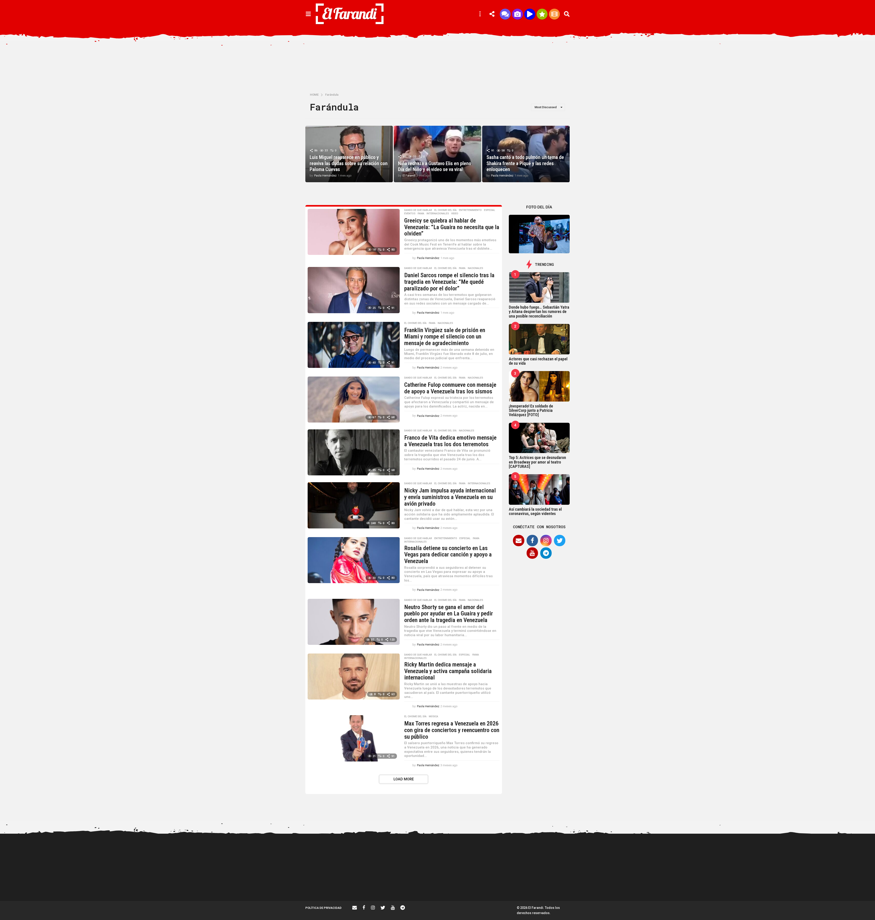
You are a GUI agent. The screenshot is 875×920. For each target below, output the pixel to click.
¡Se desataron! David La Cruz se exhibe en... (556, 851)
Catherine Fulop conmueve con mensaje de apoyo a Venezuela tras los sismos (450, 388)
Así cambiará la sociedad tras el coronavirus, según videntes (535, 511)
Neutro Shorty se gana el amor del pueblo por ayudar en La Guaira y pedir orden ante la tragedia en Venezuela (448, 613)
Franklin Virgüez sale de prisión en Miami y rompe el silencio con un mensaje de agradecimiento (444, 336)
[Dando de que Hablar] (505, 14)
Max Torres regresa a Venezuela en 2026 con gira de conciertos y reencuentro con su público (451, 730)
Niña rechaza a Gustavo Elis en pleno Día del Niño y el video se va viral (434, 166)
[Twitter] (559, 540)
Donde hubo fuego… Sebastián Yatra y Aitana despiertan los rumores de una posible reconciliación (539, 311)
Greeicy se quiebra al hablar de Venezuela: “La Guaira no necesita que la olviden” (451, 227)
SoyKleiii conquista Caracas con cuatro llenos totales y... (829, 884)
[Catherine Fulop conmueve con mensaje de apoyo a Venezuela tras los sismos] (354, 400)
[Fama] (517, 14)
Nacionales (475, 268)
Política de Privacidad (323, 908)
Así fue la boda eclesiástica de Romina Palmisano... (601, 884)
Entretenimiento (470, 210)
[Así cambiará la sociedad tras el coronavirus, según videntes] (539, 489)
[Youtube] (532, 553)
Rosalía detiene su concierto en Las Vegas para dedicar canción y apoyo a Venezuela (448, 554)
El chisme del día (445, 210)
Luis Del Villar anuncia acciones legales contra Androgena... (738, 886)
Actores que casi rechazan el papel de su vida (538, 361)
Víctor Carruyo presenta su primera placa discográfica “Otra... (510, 886)
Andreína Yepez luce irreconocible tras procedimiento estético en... (373, 886)
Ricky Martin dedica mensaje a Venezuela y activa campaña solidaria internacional (448, 671)
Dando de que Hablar (418, 210)
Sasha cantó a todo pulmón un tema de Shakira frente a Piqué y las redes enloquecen (525, 163)
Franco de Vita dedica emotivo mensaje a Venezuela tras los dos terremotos (450, 441)
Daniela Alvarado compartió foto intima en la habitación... (784, 886)
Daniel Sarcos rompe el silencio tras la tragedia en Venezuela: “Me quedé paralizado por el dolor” (449, 282)
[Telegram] (546, 553)
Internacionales (438, 213)
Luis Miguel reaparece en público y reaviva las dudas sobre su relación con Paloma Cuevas (349, 163)
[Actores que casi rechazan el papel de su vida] (539, 339)
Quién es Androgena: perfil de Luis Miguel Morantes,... (419, 884)
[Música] (529, 14)
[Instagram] (546, 540)
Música (433, 716)
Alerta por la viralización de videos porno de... (328, 884)
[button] (308, 14)
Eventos (409, 213)
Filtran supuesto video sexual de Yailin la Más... (465, 884)
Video (454, 213)
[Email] (518, 540)
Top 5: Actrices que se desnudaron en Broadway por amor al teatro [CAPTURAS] (537, 462)
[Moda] (542, 14)
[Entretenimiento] (554, 14)
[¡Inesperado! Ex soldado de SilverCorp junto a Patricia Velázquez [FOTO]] (539, 386)
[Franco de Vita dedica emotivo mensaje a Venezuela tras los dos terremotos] (354, 452)
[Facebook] (532, 540)
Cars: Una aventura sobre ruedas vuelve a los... (693, 884)
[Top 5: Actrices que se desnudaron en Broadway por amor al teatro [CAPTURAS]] (539, 438)
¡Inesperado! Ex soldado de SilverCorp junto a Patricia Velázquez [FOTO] (531, 410)
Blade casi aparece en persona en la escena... (647, 884)
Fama (421, 213)
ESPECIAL (489, 210)
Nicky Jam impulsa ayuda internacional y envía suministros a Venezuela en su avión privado (450, 497)
